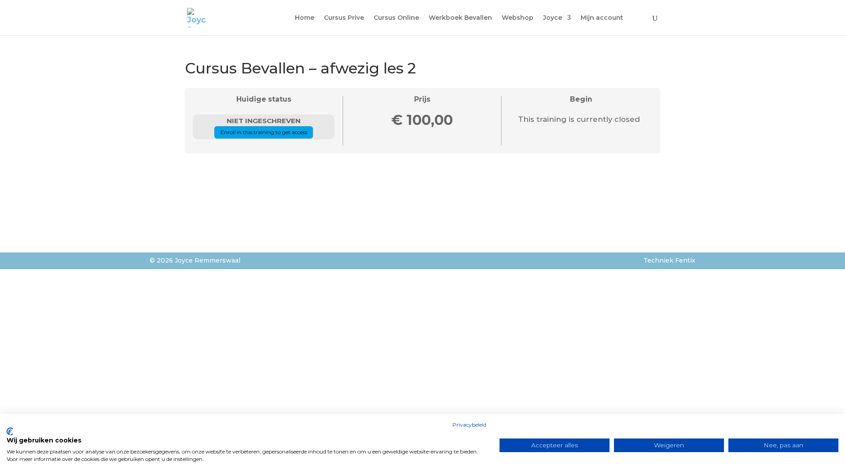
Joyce (552, 18)
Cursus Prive (344, 18)
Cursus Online (396, 18)
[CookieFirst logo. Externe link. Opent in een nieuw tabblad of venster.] (10, 431)
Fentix (685, 260)
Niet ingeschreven (264, 121)
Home (304, 18)
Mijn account (601, 18)
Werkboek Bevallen (460, 18)
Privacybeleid (469, 424)
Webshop (517, 18)
